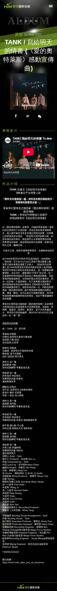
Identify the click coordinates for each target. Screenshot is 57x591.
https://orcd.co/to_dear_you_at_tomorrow (23, 562)
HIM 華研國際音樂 (28, 586)
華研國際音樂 (17, 5)
